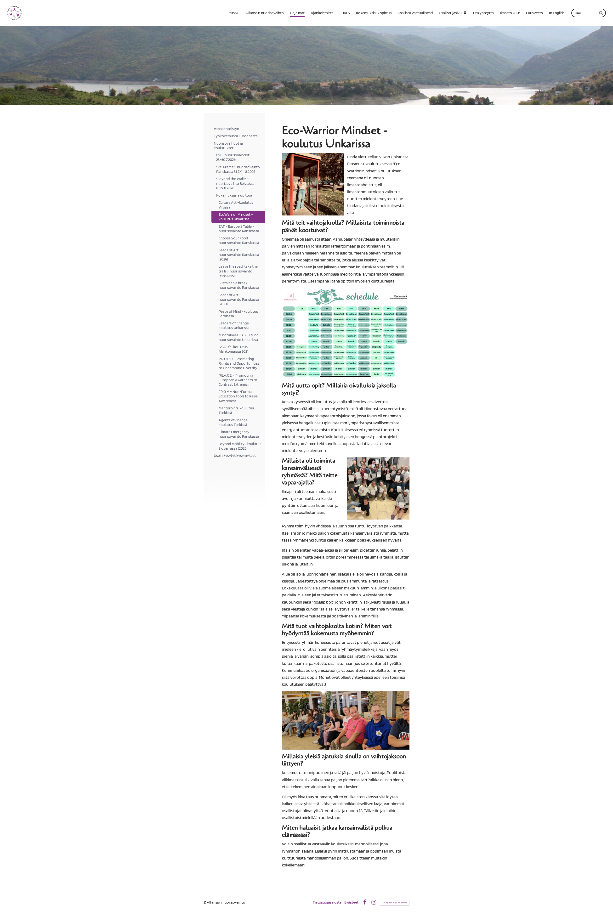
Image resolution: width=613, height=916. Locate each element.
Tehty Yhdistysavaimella (395, 902)
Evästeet (351, 902)
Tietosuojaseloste (327, 902)
